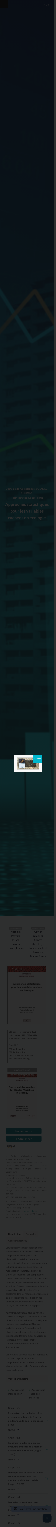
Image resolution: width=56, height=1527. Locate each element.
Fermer (37, 759)
